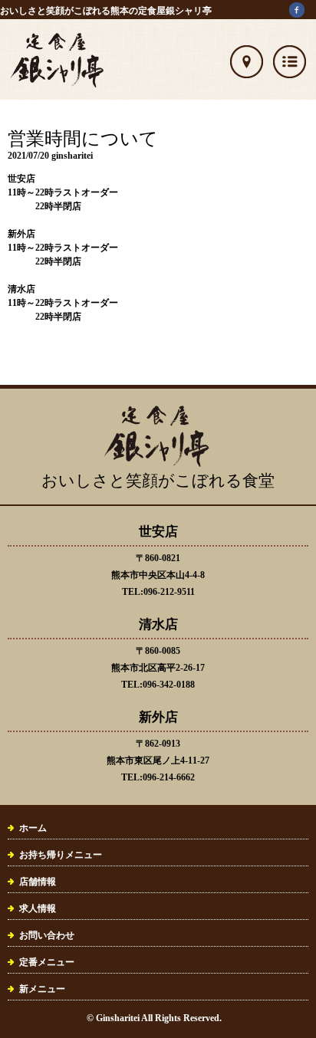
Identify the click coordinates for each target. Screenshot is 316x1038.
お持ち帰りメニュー (60, 854)
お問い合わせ (46, 935)
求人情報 (37, 908)
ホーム (33, 828)
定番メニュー (46, 962)
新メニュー (42, 989)
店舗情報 (37, 881)
